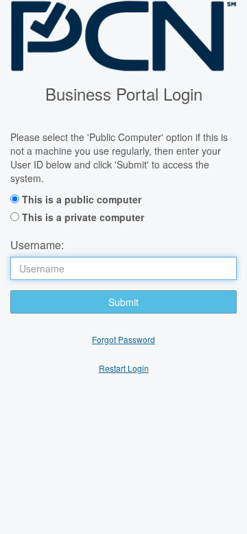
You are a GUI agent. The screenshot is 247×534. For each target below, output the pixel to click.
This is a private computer (83, 217)
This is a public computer (81, 199)
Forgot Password (123, 339)
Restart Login (124, 368)
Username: (37, 245)
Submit (123, 302)
